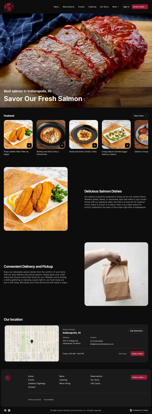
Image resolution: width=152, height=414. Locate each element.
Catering (92, 7)
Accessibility (49, 400)
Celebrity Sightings (36, 383)
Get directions (136, 331)
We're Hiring (64, 383)
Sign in (126, 7)
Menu (56, 7)
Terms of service (34, 400)
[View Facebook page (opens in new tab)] (5, 410)
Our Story (104, 7)
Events (81, 7)
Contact (31, 387)
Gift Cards (95, 383)
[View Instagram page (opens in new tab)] (9, 410)
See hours (123, 354)
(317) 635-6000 (96, 341)
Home (31, 376)
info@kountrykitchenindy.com (102, 344)
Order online (137, 353)
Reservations (69, 7)
